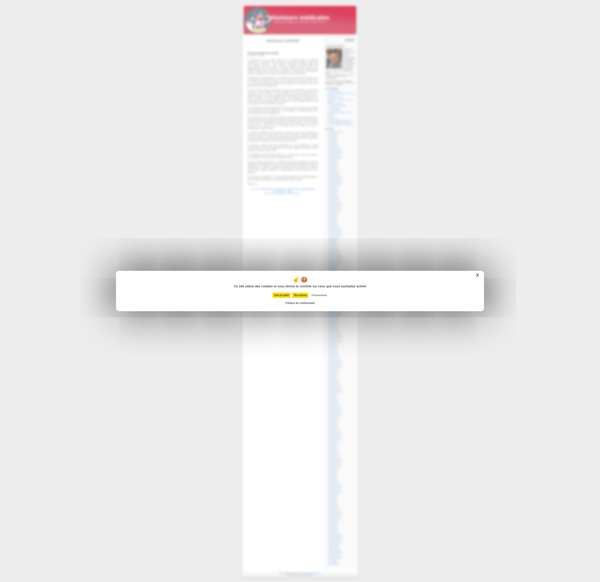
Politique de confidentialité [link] (300, 303)
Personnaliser (319, 295)
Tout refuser (300, 295)
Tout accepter (281, 295)
